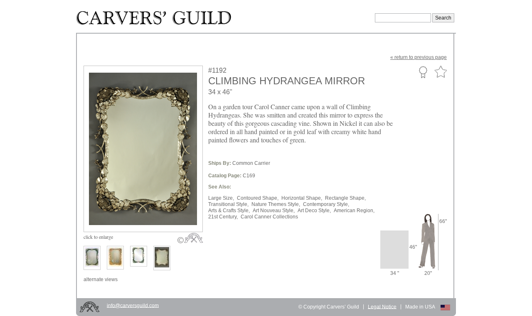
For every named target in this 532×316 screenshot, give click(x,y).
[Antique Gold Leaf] (115, 257)
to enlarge (98, 236)
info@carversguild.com (133, 305)
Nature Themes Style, (275, 204)
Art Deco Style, (314, 210)
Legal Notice (382, 306)
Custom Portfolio (422, 72)
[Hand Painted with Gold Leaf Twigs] (138, 256)
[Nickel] (161, 258)
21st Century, (223, 217)
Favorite (440, 72)
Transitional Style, (228, 204)
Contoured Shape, (257, 198)
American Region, (354, 210)
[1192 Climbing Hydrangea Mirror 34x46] (149, 212)
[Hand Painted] (92, 258)
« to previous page (418, 57)
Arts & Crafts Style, (229, 210)
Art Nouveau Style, (274, 210)
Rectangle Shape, (345, 198)
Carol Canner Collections (269, 217)
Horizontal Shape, (301, 198)
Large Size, (221, 198)
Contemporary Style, (326, 204)
